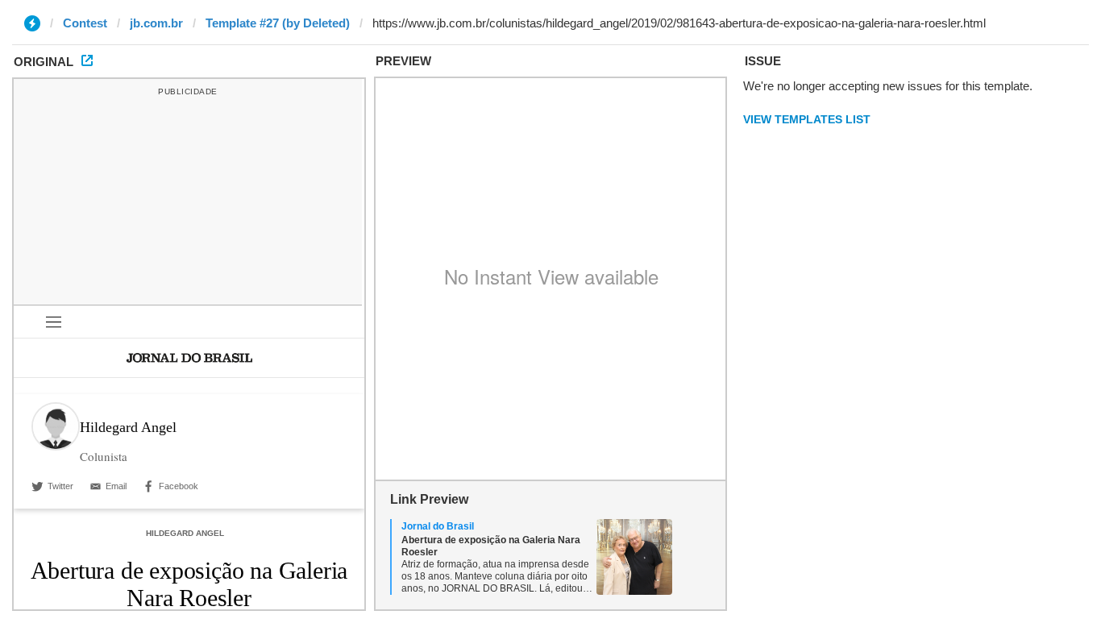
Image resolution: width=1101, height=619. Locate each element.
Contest (85, 23)
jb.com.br (156, 23)
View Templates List (806, 119)
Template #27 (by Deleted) (278, 23)
